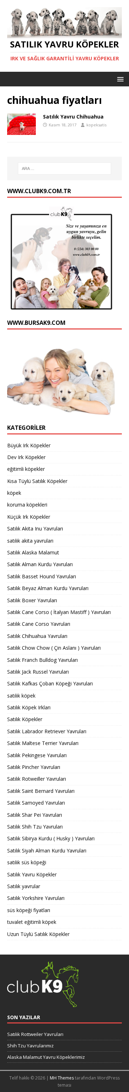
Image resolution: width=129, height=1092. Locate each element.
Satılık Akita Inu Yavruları (35, 528)
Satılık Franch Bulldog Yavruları (42, 659)
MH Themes (62, 1078)
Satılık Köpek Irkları (29, 707)
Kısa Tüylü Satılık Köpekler (37, 481)
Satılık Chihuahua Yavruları (37, 636)
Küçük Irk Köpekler (28, 516)
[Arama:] (64, 168)
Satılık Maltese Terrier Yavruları (42, 743)
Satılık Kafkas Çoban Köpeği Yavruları (50, 683)
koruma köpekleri (27, 504)
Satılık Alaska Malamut (33, 552)
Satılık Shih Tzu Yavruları (35, 826)
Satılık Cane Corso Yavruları (38, 623)
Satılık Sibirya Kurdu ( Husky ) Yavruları (51, 838)
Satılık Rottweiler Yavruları (35, 1034)
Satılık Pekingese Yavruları (37, 755)
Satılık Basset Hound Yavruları (41, 576)
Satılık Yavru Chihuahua (73, 116)
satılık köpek (21, 695)
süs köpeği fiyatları (28, 910)
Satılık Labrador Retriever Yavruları (46, 731)
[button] (119, 79)
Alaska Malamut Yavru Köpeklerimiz (46, 1057)
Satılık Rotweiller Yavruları (36, 778)
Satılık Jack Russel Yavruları (38, 671)
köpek (14, 492)
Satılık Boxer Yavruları (32, 600)
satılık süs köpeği (26, 862)
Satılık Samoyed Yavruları (36, 802)
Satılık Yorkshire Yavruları (35, 898)
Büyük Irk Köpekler (29, 445)
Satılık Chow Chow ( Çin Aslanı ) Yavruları (54, 647)
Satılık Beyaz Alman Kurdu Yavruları (48, 588)
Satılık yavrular (23, 886)
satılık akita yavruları (30, 540)
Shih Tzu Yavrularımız (30, 1045)
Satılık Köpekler (24, 719)
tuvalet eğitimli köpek (31, 922)
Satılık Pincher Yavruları (33, 767)
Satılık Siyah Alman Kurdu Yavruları (46, 850)
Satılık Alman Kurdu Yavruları (40, 564)
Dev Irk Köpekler (26, 457)
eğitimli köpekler (26, 469)
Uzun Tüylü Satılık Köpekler (38, 934)
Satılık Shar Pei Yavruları (34, 814)
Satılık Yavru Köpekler (32, 874)
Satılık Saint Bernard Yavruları (41, 790)
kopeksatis (96, 124)
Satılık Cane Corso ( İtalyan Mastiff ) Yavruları (59, 612)
